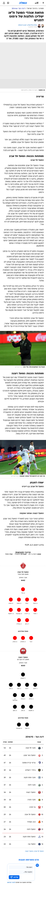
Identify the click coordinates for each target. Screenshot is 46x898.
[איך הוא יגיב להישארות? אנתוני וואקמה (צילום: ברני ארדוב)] (23, 459)
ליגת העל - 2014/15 (35, 737)
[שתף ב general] (4, 3)
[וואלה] (23, 3)
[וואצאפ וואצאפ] (8, 3)
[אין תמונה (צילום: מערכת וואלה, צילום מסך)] (23, 67)
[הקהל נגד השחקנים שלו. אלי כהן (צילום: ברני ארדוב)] (23, 350)
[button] (36, 3)
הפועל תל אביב (39, 851)
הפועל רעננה (29, 851)
